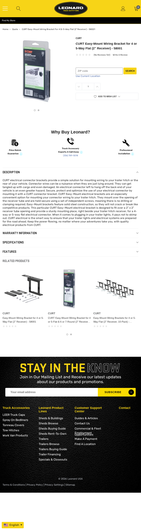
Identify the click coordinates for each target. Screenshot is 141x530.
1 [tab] (35, 110)
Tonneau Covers (13, 425)
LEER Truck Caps (14, 415)
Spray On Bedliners (15, 420)
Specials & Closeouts (53, 459)
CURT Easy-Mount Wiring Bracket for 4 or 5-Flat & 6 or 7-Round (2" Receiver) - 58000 (69, 322)
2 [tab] (38, 110)
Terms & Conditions (14, 484)
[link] (24, 288)
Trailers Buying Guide (53, 449)
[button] (107, 96)
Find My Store (8, 20)
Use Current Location (88, 76)
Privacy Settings (54, 484)
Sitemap (70, 484)
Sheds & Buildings (51, 418)
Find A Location (85, 444)
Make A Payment (86, 439)
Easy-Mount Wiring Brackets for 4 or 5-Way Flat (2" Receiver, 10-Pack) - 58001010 (114, 322)
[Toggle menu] (5, 8)
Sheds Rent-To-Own (52, 434)
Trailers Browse (49, 444)
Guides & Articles (86, 418)
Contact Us (82, 423)
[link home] (71, 8)
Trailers (43, 439)
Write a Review (120, 55)
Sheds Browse (48, 423)
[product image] (36, 71)
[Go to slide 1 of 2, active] (67, 334)
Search (130, 71)
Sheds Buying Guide (52, 428)
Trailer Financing (50, 454)
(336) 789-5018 (70, 155)
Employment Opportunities (84, 433)
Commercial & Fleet (88, 428)
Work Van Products (15, 435)
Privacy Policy (35, 484)
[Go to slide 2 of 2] (71, 334)
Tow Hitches (11, 430)
